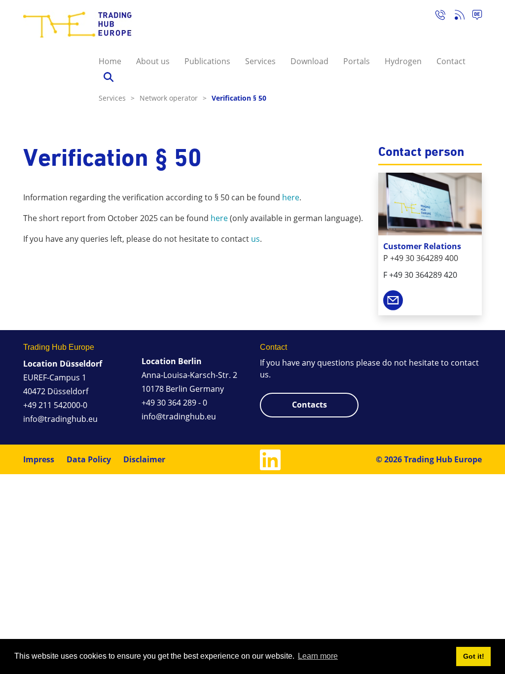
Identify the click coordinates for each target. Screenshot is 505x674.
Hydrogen (403, 61)
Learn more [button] (318, 656)
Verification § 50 (239, 98)
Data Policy (89, 459)
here (290, 197)
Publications (207, 61)
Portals (356, 61)
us (255, 238)
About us (153, 61)
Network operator (173, 98)
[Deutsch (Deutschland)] (473, 16)
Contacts (309, 404)
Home (110, 61)
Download (309, 61)
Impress (38, 459)
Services (260, 61)
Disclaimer (144, 459)
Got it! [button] (473, 656)
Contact (451, 61)
